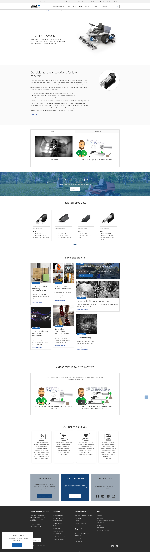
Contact (99, 515)
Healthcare (78, 518)
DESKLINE (78, 536)
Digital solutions (58, 531)
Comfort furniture (80, 523)
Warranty (86, 551)
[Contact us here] (146, 397)
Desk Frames (57, 533)
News (51, 1)
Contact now (75, 496)
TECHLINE (78, 538)
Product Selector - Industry (61, 537)
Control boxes (57, 523)
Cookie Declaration (50, 551)
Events (56, 1)
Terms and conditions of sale (97, 551)
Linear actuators (58, 515)
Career (62, 1)
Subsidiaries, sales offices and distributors (106, 521)
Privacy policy (79, 551)
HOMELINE (78, 541)
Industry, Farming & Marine (83, 515)
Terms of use (71, 551)
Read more (34, 114)
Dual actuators (57, 520)
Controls (55, 526)
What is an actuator (103, 530)
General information (61, 551)
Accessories (56, 528)
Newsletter (100, 527)
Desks (77, 520)
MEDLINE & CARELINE (82, 533)
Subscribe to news (44, 496)
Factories (100, 518)
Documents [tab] (97, 131)
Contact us (35, 540)
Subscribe (17, 545)
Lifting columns (57, 518)
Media (99, 525)
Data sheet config (58, 539)
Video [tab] (53, 131)
